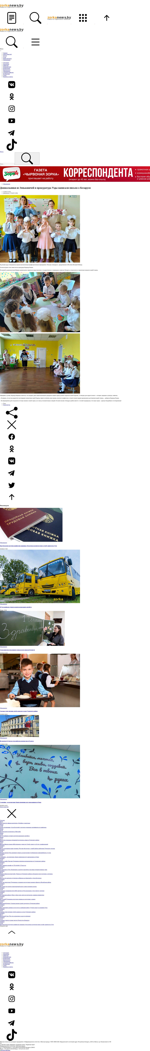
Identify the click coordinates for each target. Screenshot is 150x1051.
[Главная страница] (59, 23)
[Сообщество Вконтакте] (75, 85)
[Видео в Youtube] (75, 121)
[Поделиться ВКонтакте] (75, 461)
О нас (4, 57)
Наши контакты (7, 58)
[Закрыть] (0, 50)
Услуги (5, 55)
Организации (6, 60)
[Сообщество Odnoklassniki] (75, 97)
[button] (12, 23)
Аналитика (6, 64)
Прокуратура (6, 405)
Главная (5, 53)
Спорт (4, 75)
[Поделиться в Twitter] (75, 485)
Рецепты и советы (8, 76)
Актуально (6, 62)
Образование (6, 71)
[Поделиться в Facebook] (75, 437)
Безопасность (6, 69)
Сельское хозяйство (8, 72)
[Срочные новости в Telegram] (75, 133)
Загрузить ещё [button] (4, 926)
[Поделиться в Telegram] (75, 473)
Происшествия (7, 67)
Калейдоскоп (6, 68)
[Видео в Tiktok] (75, 145)
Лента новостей (7, 54)
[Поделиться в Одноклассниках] (75, 449)
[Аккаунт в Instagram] (75, 109)
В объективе (6, 74)
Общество (6, 65)
